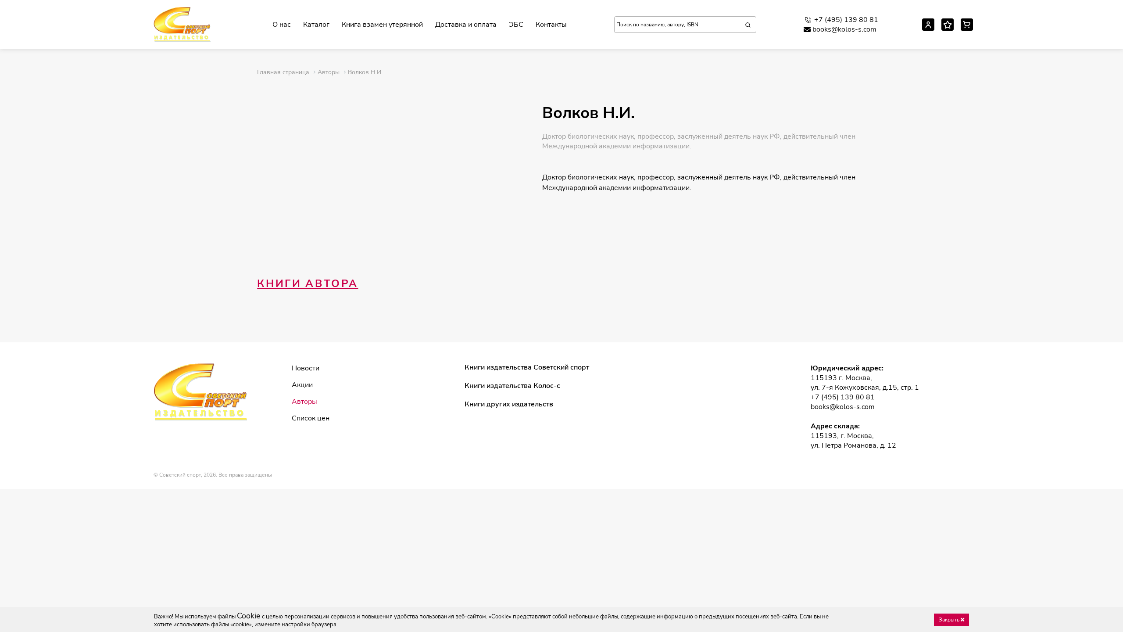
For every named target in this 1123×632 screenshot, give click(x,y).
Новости (305, 368)
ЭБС (516, 24)
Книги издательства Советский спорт (527, 367)
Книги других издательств (509, 404)
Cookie (249, 615)
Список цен (310, 418)
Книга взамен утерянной (382, 24)
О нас (281, 24)
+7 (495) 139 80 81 (846, 20)
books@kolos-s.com (844, 29)
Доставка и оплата (466, 24)
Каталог (316, 24)
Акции (302, 385)
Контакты (551, 24)
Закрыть (950, 619)
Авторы (304, 401)
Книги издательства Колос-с (512, 386)
